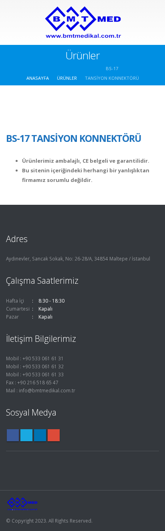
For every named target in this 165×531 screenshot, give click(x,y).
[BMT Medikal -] (82, 22)
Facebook (13, 435)
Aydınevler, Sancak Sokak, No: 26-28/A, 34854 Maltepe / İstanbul (78, 258)
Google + (54, 435)
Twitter (26, 435)
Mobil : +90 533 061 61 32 (35, 366)
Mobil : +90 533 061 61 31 (35, 358)
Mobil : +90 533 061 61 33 (35, 374)
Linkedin (40, 435)
